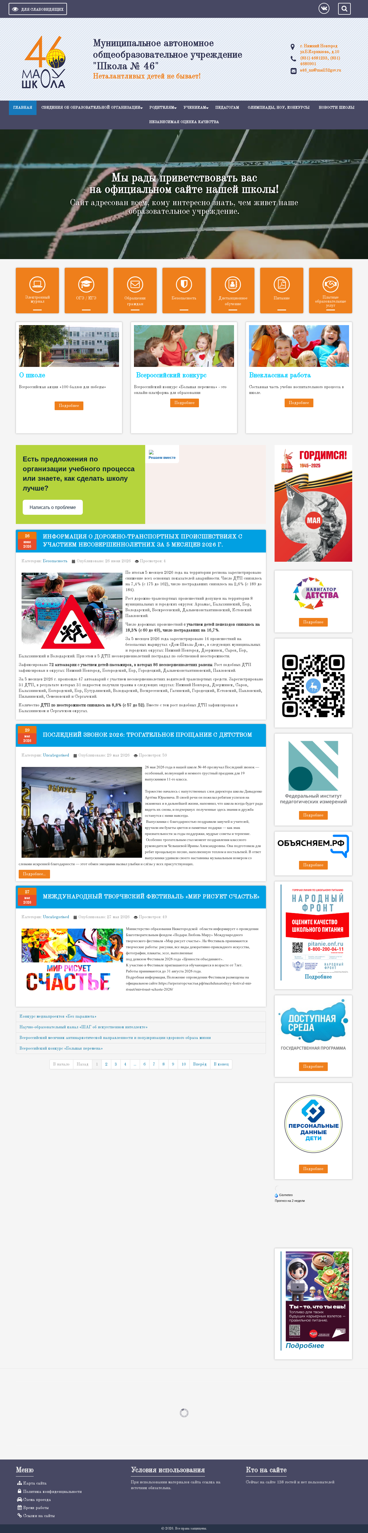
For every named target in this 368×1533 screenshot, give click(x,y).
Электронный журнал (37, 299)
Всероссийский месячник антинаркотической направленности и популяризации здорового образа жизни (115, 1038)
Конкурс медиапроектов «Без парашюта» (58, 1017)
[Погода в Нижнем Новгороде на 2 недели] (290, 1201)
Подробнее (69, 406)
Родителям (162, 108)
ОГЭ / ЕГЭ (86, 298)
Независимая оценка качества (184, 122)
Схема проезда (37, 1500)
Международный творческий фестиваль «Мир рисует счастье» (151, 897)
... (135, 1064)
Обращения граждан (135, 301)
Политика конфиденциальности (52, 1492)
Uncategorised (56, 755)
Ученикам (194, 108)
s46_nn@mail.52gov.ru (320, 70)
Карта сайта (35, 1483)
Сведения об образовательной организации (90, 108)
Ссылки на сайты (39, 1516)
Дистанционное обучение (233, 301)
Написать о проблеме (53, 507)
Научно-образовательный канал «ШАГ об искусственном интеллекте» (84, 1027)
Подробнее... (34, 874)
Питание (282, 298)
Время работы (36, 1508)
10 (183, 1064)
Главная (22, 108)
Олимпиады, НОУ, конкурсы (279, 108)
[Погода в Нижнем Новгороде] (278, 1188)
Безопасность (184, 298)
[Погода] (284, 1195)
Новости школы (336, 108)
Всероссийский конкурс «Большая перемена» (61, 1048)
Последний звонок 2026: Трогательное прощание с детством (147, 735)
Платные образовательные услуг (330, 301)
